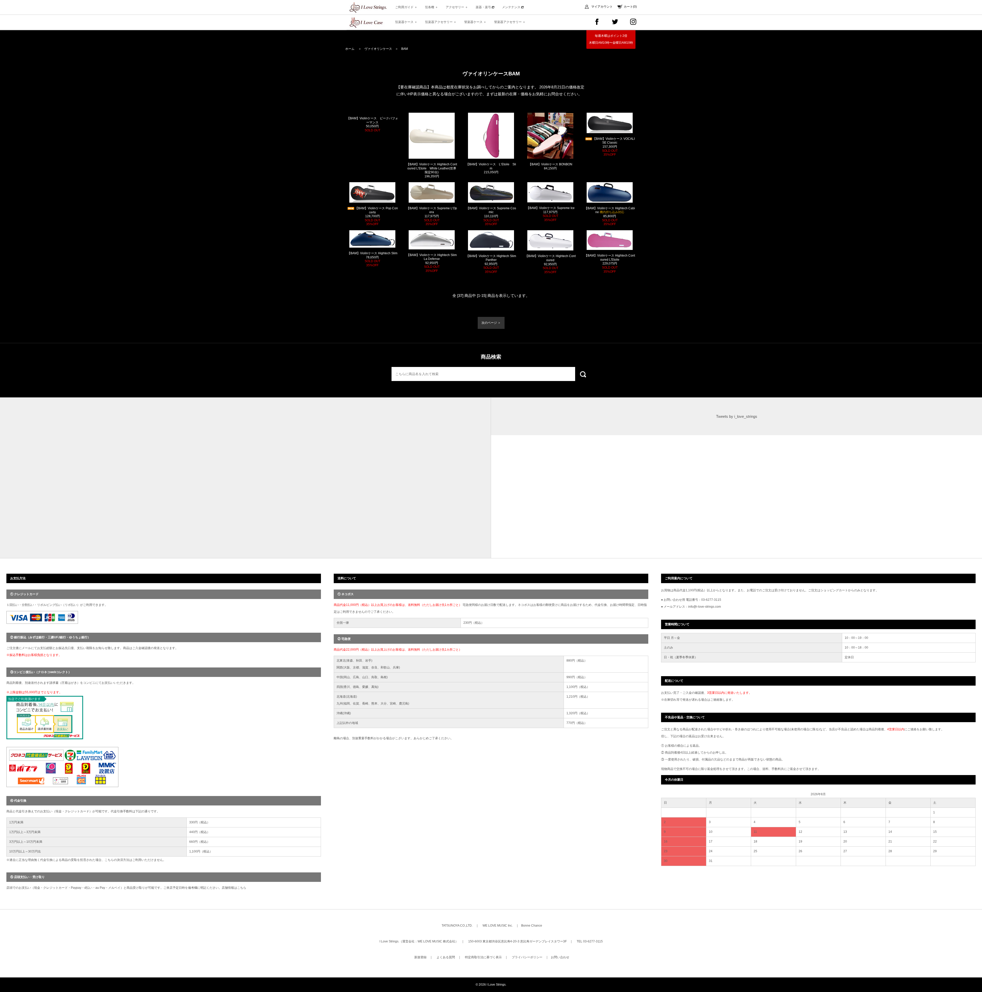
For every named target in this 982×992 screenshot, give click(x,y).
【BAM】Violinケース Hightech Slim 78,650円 (372, 259)
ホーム (349, 49)
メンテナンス (511, 7)
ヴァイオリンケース (378, 49)
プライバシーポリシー (527, 957)
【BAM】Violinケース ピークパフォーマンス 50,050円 (372, 124)
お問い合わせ (560, 957)
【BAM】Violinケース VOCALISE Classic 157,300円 (614, 146)
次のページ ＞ (491, 323)
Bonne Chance (531, 925)
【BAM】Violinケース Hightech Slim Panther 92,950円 (491, 264)
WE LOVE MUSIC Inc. (498, 925)
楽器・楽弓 (484, 7)
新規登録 (420, 957)
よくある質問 (446, 957)
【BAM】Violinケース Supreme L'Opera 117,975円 (431, 216)
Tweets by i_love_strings (736, 416)
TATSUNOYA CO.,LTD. (457, 925)
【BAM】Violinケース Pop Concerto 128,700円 (376, 216)
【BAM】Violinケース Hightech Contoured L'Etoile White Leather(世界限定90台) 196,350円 (431, 170)
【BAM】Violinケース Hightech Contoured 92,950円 (550, 264)
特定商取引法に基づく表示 (483, 957)
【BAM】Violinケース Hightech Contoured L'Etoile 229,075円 (609, 263)
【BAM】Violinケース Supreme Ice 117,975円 (550, 214)
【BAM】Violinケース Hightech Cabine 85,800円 (609, 216)
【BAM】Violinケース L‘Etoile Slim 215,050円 (491, 168)
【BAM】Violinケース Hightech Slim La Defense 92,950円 (432, 263)
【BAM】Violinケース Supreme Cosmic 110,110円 (491, 216)
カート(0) (630, 6)
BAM (404, 49)
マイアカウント (602, 6)
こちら (241, 888)
